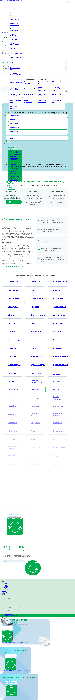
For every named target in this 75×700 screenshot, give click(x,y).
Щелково (35, 481)
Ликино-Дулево (57, 373)
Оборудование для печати (15, 58)
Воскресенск (37, 298)
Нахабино (13, 406)
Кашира (12, 348)
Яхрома (56, 489)
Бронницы (13, 290)
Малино (57, 389)
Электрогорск (59, 481)
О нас (7, 135)
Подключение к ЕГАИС (43, 95)
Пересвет (12, 423)
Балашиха (35, 282)
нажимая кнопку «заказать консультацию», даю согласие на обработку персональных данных (20, 536)
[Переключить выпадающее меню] (10, 13)
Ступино (35, 456)
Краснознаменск (61, 365)
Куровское (36, 373)
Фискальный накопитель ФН (14, 24)
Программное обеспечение (14, 29)
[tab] (16, 16)
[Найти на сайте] (14, 9)
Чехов (56, 472)
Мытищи (35, 398)
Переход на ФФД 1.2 (16, 82)
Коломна (57, 348)
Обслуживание (14, 127)
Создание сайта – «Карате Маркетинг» (10, 615)
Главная (11, 147)
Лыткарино (13, 389)
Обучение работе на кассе (57, 82)
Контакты (8, 141)
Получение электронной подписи (56, 89)
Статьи (8, 112)
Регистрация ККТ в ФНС (43, 82)
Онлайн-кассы (14, 19)
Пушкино (12, 431)
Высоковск (58, 298)
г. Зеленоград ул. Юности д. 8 (8, 595)
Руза (55, 439)
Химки (56, 464)
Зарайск (57, 331)
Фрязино (35, 464)
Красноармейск (60, 356)
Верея (34, 290)
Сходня (56, 456)
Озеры (11, 414)
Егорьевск (13, 331)
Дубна (34, 323)
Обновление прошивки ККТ (28, 82)
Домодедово (59, 315)
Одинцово (58, 406)
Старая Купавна (12, 456)
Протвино (57, 423)
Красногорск (14, 365)
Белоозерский (60, 282)
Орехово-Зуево (35, 414)
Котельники (36, 356)
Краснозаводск (38, 365)
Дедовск (35, 307)
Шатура (11, 481)
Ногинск (35, 406)
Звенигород (14, 340)
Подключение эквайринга (14, 107)
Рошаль (34, 439)
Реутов (11, 439)
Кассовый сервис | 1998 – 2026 (8, 614)
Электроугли (37, 489)
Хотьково (12, 472)
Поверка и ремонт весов (15, 101)
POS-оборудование (15, 16)
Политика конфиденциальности (15, 610)
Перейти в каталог (12, 266)
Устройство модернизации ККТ (15, 73)
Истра (56, 340)
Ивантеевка (36, 340)
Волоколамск (14, 298)
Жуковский (36, 331)
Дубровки (57, 323)
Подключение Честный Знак (42, 101)
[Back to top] (71, 695)
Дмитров (12, 315)
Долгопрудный (38, 315)
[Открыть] (4, 143)
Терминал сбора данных (15, 68)
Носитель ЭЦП (14, 39)
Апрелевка (13, 282)
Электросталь (14, 489)
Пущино (34, 431)
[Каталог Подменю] (14, 149)
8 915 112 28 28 (62, 8)
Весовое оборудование (14, 49)
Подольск (35, 423)
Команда (12, 138)
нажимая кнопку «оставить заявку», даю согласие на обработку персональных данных (14, 642)
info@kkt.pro (4, 593)
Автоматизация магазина (28, 95)
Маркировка (13, 119)
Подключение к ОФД (57, 101)
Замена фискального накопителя (42, 89)
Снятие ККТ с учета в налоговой (15, 95)
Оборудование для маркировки (15, 34)
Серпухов (35, 447)
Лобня (11, 381)
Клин (33, 348)
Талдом (11, 464)
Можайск (12, 398)
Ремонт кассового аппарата (57, 95)
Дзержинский (59, 307)
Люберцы (35, 389)
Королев (12, 356)
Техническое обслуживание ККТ (15, 88)
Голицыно (13, 307)
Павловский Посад (59, 414)
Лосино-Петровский (36, 381)
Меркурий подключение (28, 101)
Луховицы (58, 381)
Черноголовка (37, 472)
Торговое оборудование (14, 43)
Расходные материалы (13, 63)
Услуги (8, 78)
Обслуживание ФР (29, 89)
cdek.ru (27, 260)
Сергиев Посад (12, 447)
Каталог (8, 13)
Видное (56, 290)
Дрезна (11, 323)
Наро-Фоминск (57, 398)
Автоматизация (14, 115)
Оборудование (14, 123)
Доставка (8, 111)
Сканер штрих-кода (16, 53)
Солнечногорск (60, 447)
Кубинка (12, 373)
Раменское (58, 431)
